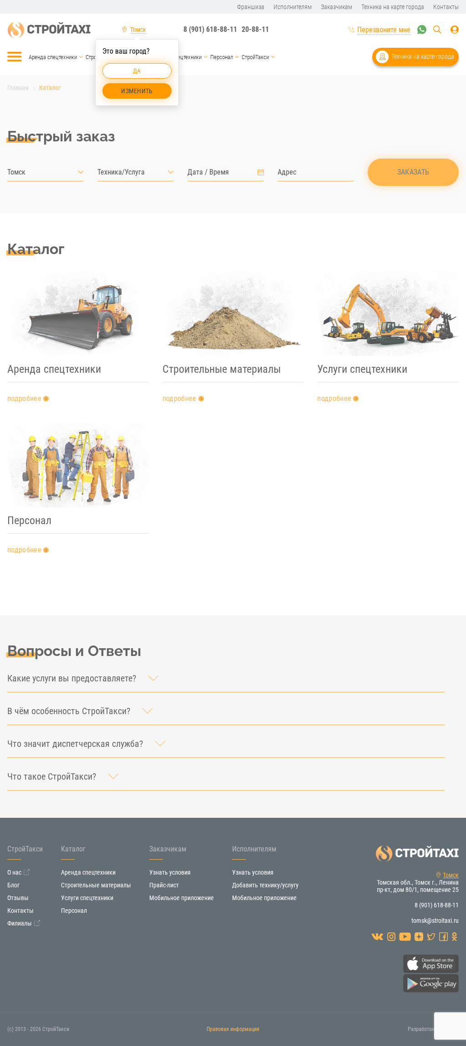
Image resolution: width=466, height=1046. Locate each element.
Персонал (221, 57)
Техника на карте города (422, 56)
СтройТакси (255, 57)
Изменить (136, 91)
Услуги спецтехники (178, 57)
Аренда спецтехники (53, 57)
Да (137, 71)
